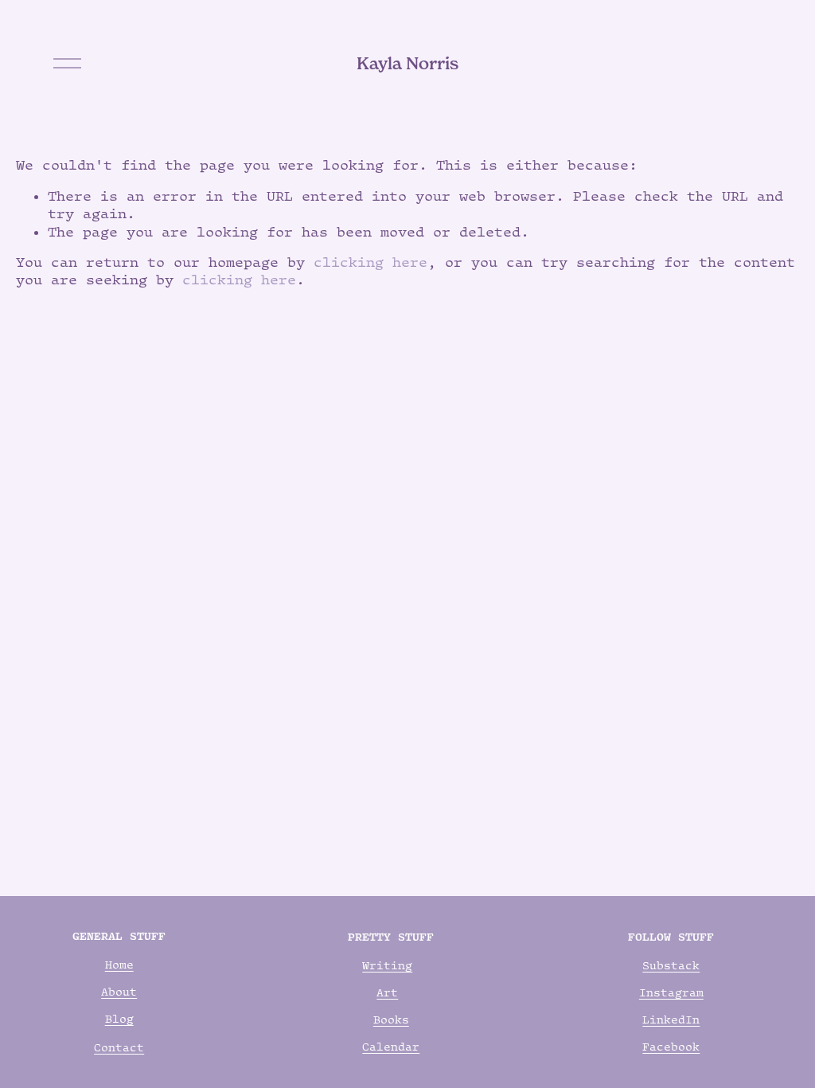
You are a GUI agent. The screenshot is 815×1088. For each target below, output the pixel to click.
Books (391, 1019)
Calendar (390, 1046)
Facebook (671, 1046)
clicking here (370, 262)
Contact (119, 1047)
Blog (119, 1018)
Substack (671, 965)
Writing (387, 965)
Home (119, 964)
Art (387, 992)
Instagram (671, 992)
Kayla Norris (407, 63)
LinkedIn (671, 1019)
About (119, 991)
